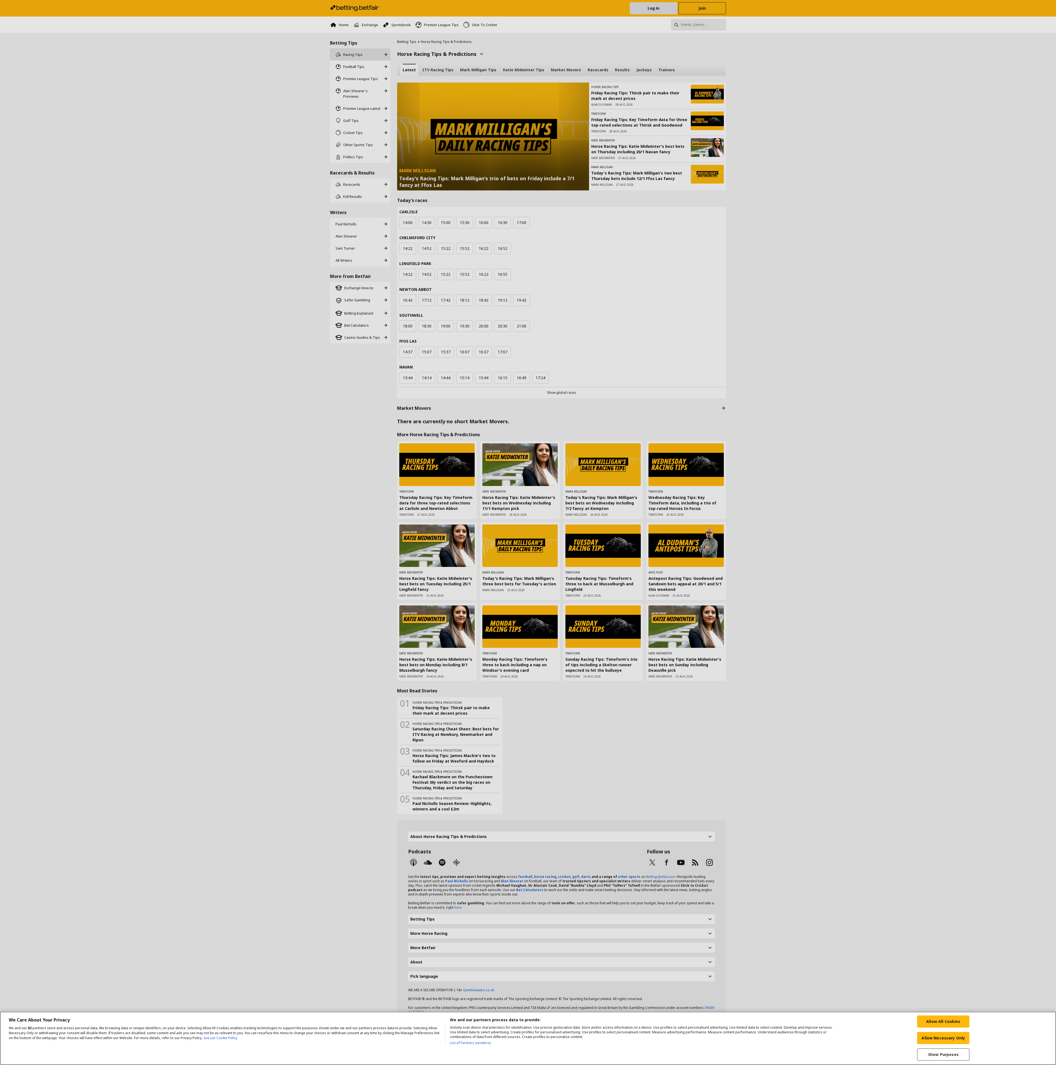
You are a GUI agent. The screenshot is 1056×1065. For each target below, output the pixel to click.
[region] (528, 1038)
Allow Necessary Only (943, 1038)
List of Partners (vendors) (470, 1043)
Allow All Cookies (943, 1021)
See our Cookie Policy (220, 1038)
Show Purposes (943, 1054)
